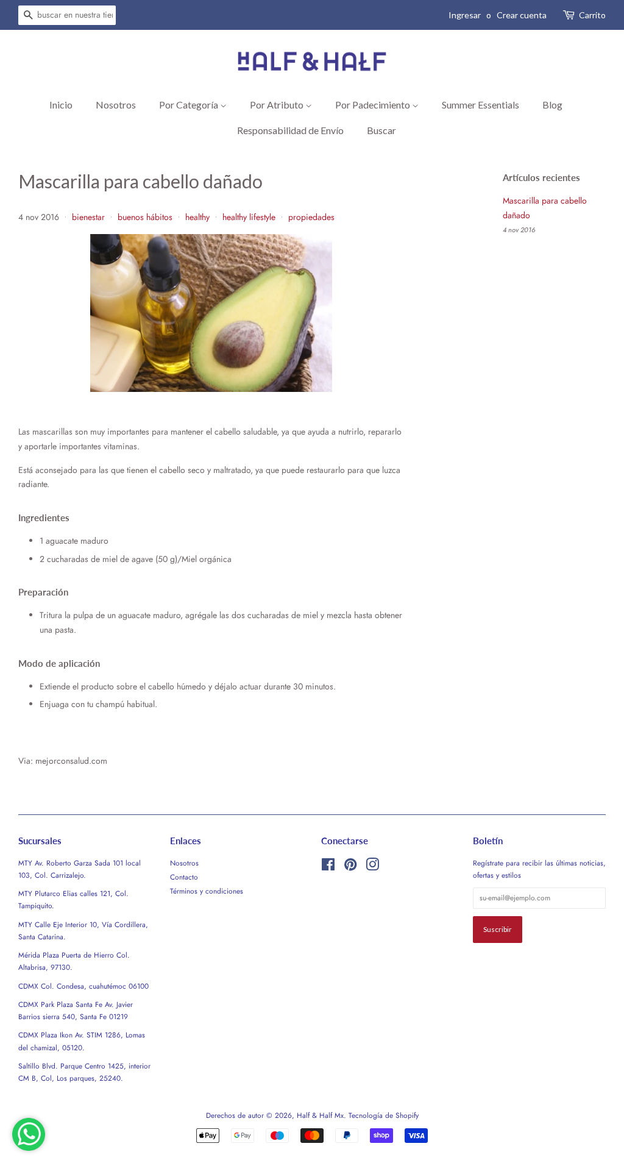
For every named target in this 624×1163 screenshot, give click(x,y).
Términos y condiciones (206, 891)
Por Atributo (277, 104)
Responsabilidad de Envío (290, 130)
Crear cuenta (522, 15)
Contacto (184, 877)
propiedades (311, 217)
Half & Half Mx (320, 1115)
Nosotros (116, 104)
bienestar (88, 217)
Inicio (61, 104)
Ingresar (464, 15)
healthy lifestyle (248, 217)
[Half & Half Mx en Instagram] (372, 867)
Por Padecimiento (373, 104)
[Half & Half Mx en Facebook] (328, 867)
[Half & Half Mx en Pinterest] (350, 867)
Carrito (592, 15)
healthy (197, 217)
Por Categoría (189, 104)
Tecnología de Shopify (384, 1115)
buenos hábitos (145, 217)
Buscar (381, 130)
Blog (552, 104)
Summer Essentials (480, 104)
